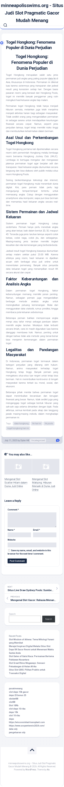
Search (12, 614)
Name (11, 530)
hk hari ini (36, 423)
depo (11, 719)
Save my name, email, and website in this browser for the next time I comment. (29, 552)
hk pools (49, 423)
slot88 (12, 702)
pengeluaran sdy (17, 732)
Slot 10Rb (13, 705)
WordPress (30, 769)
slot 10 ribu (14, 715)
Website (11, 540)
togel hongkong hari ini (18, 428)
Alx (48, 769)
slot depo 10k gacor (19, 692)
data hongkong (21, 423)
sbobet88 (13, 699)
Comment (13, 509)
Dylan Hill (25, 440)
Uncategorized (38, 440)
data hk (52, 78)
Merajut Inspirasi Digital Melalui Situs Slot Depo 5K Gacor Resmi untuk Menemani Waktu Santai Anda (31, 649)
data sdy (13, 729)
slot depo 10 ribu (17, 709)
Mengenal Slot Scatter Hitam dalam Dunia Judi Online (15, 483)
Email (36, 530)
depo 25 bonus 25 (17, 695)
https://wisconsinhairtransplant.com (27, 722)
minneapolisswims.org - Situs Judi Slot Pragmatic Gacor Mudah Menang (32, 13)
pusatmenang (15, 688)
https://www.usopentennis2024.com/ (27, 725)
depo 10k (13, 712)
